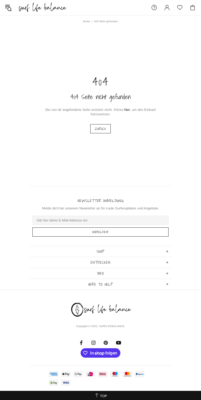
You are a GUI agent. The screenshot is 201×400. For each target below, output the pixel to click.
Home (86, 21)
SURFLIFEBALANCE (42, 7)
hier (127, 110)
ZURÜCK (101, 129)
